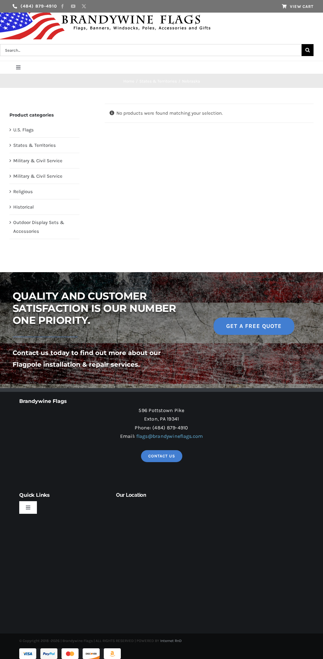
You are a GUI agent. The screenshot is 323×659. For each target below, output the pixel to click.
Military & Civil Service (37, 160)
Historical (23, 207)
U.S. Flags (23, 130)
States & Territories (34, 145)
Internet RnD (171, 641)
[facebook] (62, 6)
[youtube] (73, 6)
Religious (23, 191)
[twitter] (84, 6)
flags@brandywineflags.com (169, 436)
